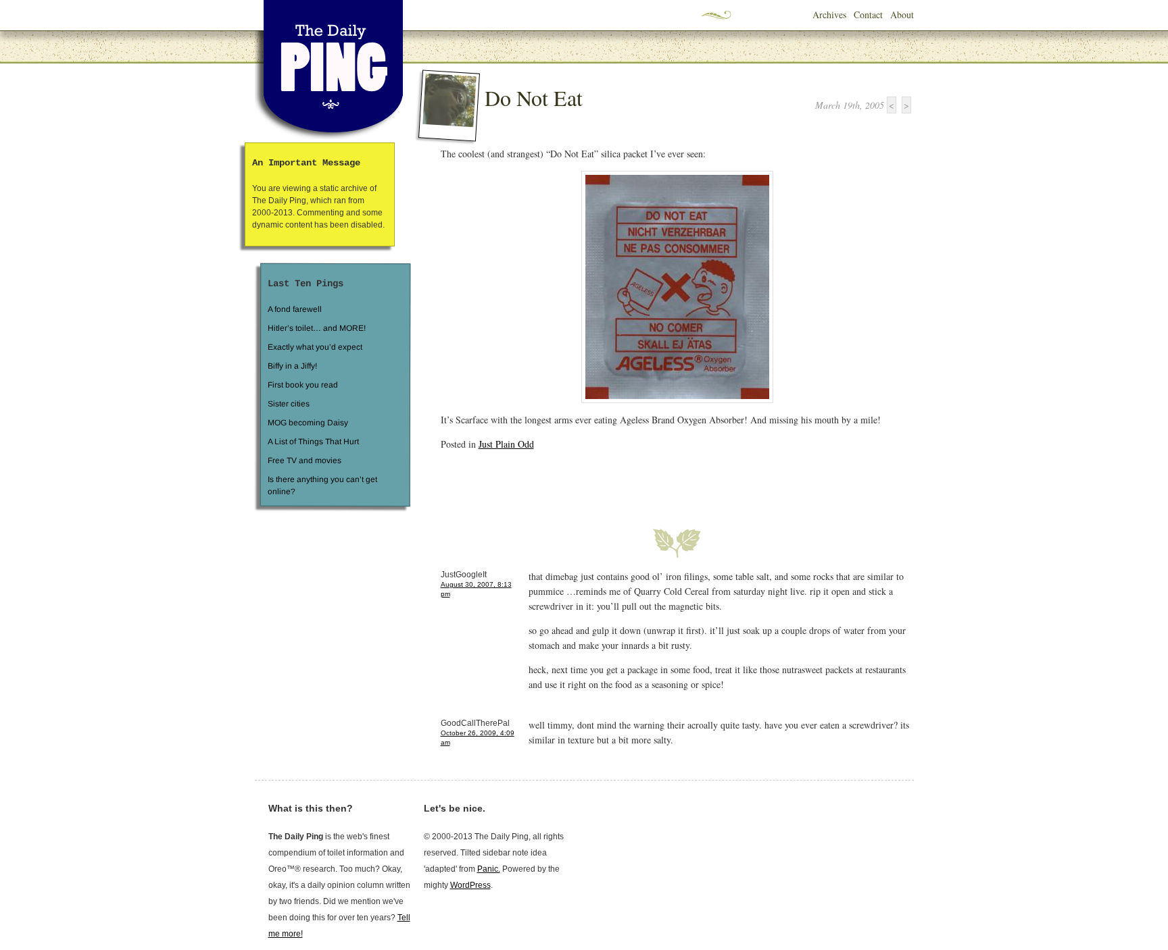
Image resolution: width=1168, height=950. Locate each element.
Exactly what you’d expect (315, 347)
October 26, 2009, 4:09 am (477, 737)
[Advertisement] (599, 481)
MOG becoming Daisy (307, 422)
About (902, 14)
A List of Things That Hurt (312, 441)
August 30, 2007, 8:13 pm (476, 589)
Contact (868, 14)
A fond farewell (295, 309)
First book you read (302, 385)
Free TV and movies (304, 460)
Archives (829, 14)
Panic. (488, 869)
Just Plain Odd (506, 444)
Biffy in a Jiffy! (292, 366)
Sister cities (288, 403)
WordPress (470, 885)
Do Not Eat (534, 97)
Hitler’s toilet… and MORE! (317, 328)
